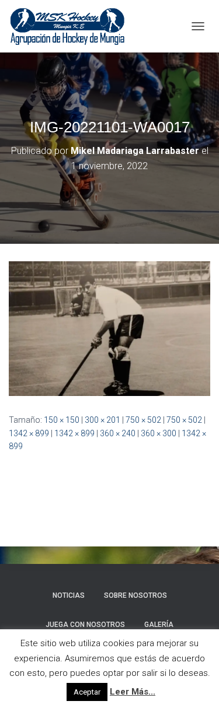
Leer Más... (132, 691)
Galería (158, 625)
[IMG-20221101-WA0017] (109, 327)
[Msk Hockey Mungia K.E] (72, 26)
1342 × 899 (29, 433)
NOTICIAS (69, 595)
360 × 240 (117, 433)
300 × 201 (102, 420)
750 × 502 (143, 420)
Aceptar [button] (87, 692)
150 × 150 (61, 420)
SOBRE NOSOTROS (135, 595)
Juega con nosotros (85, 625)
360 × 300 (158, 433)
